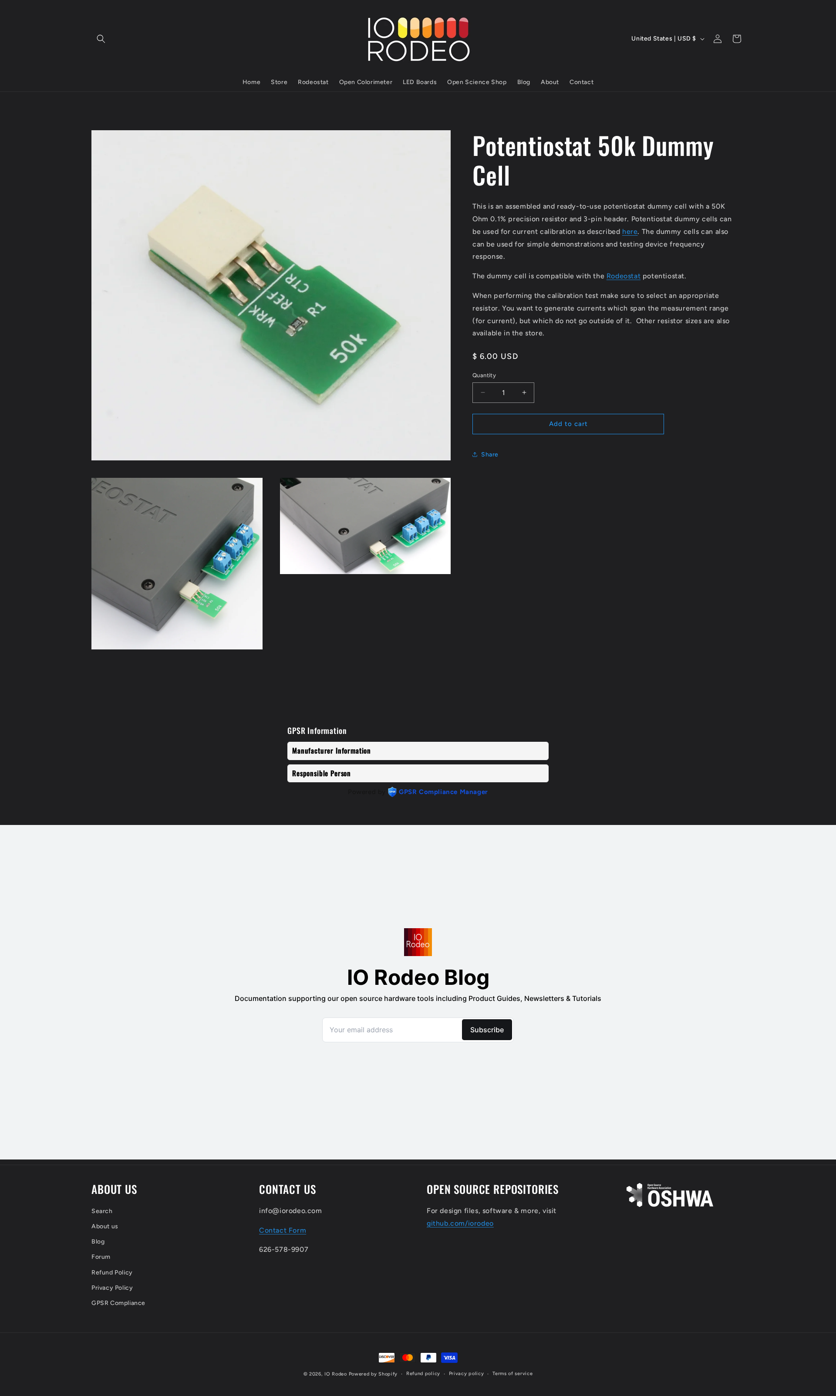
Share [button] (490, 454)
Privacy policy (466, 1373)
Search (102, 1211)
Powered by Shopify (373, 1374)
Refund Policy (112, 1272)
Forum (101, 1257)
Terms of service (512, 1373)
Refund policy (423, 1373)
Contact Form (282, 1230)
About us (104, 1226)
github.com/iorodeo (460, 1223)
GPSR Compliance (118, 1303)
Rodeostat (623, 276)
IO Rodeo (336, 1374)
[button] (101, 38)
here (629, 231)
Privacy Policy (112, 1287)
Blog (97, 1241)
